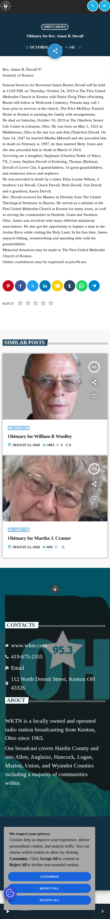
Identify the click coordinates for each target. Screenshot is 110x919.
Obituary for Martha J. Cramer (39, 538)
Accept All (49, 900)
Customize (49, 876)
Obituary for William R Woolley (40, 436)
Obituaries (54, 27)
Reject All (49, 888)
